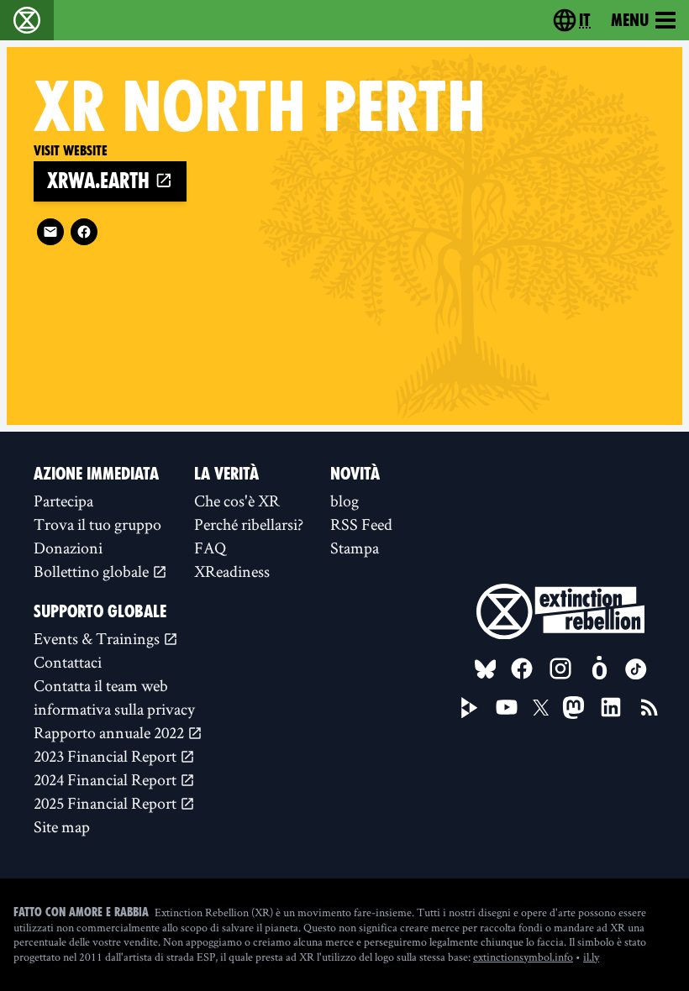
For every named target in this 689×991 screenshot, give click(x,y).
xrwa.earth (101, 181)
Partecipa (63, 500)
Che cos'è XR (237, 500)
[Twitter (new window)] (541, 708)
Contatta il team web (101, 685)
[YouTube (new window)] (506, 707)
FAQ (210, 547)
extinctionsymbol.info (523, 956)
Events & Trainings (98, 638)
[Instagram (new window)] (560, 668)
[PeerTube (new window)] (469, 708)
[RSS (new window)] (649, 707)
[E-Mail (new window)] (50, 231)
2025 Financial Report (107, 803)
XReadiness (232, 571)
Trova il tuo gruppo (97, 524)
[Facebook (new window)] (84, 231)
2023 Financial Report (107, 756)
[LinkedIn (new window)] (611, 707)
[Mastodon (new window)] (573, 708)
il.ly (591, 956)
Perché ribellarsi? (248, 524)
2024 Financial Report (107, 779)
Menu (630, 20)
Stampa (354, 547)
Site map (62, 826)
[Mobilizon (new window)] (599, 668)
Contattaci (68, 662)
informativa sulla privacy (114, 709)
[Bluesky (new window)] (485, 669)
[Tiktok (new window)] (636, 669)
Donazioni (68, 547)
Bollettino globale (93, 571)
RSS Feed (361, 524)
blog (344, 500)
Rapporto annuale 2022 (110, 732)
